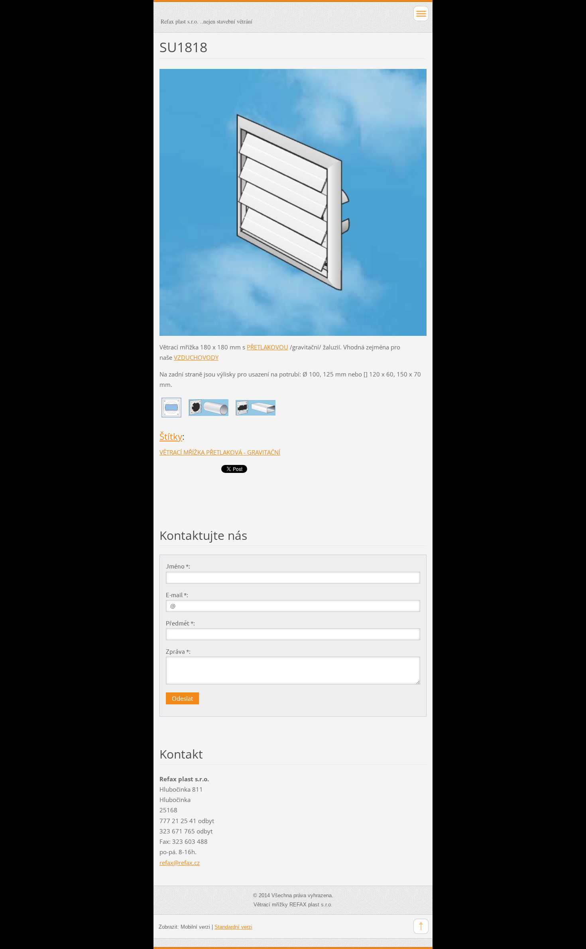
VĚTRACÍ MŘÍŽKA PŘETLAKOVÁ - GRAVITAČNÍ (219, 452)
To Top (421, 926)
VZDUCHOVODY (196, 357)
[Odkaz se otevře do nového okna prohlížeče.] (293, 202)
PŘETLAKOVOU (267, 347)
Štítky (170, 436)
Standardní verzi (233, 927)
